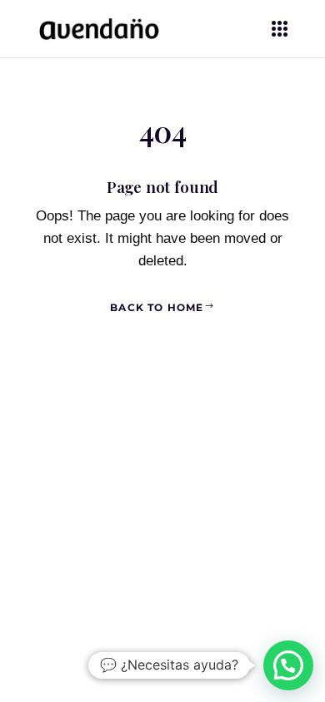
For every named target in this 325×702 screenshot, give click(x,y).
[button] (288, 665)
